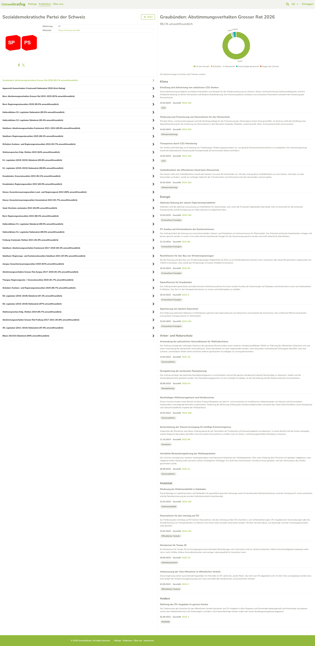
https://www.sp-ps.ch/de (69, 30)
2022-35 (186, 357)
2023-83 (186, 268)
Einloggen (308, 4)
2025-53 (186, 383)
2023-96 (186, 439)
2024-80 (186, 241)
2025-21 (186, 469)
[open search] (287, 4)
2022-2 (185, 584)
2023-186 (186, 413)
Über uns (58, 4)
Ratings (32, 4)
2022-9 (185, 294)
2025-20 (186, 557)
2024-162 (186, 103)
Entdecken (45, 4)
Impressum (149, 640)
